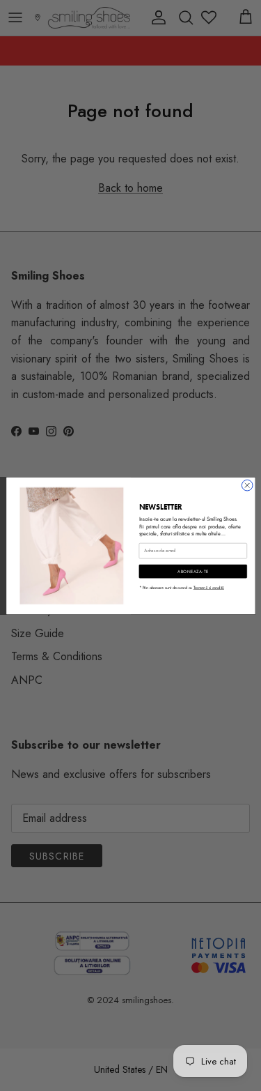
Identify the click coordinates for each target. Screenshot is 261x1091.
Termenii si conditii (208, 587)
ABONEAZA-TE (192, 571)
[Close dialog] (247, 485)
